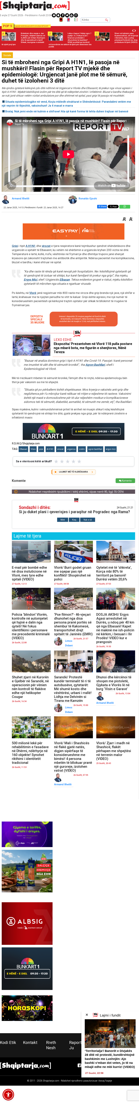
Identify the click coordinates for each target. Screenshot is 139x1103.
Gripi (15, 246)
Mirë (63, 519)
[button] (8, 1095)
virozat (46, 246)
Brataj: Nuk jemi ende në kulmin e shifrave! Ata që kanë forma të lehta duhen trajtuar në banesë (66, 111)
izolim (82, 449)
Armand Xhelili (20, 198)
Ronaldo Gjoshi (88, 198)
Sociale (7, 55)
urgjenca (71, 449)
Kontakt (30, 1042)
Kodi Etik (8, 1042)
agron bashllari (95, 449)
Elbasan (64, 279)
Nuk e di (88, 519)
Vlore (33, 449)
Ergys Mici (30, 279)
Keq (74, 519)
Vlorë (32, 293)
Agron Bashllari (95, 364)
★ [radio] (56, 461)
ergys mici (111, 449)
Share (103, 206)
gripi (41, 449)
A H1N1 (31, 246)
